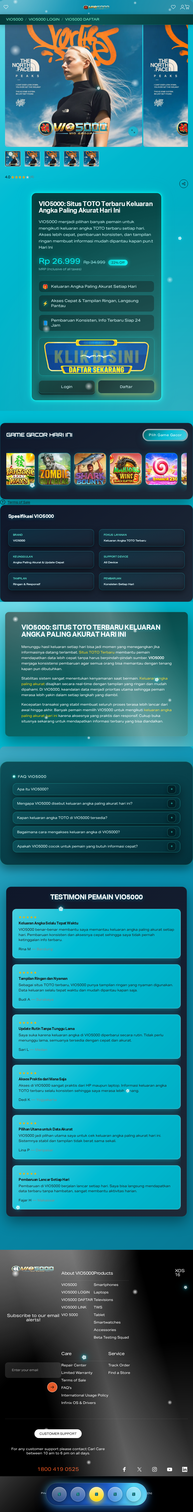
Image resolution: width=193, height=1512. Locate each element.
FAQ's (66, 1388)
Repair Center (73, 1365)
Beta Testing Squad (111, 1337)
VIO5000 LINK (73, 1307)
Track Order (119, 1365)
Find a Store (119, 1373)
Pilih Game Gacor (165, 435)
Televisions (103, 1300)
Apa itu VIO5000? (33, 789)
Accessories (105, 1330)
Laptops (101, 1292)
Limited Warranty (76, 1373)
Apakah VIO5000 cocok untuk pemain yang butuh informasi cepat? (77, 846)
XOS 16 (180, 1272)
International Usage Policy (84, 1395)
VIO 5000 (69, 1315)
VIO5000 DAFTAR (82, 19)
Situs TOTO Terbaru (97, 652)
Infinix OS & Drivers (78, 1403)
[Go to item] (13, 158)
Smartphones (106, 1285)
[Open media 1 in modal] (133, 131)
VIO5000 (14, 19)
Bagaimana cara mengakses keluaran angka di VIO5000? (68, 832)
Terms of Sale (19, 502)
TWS (98, 1307)
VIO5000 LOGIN (44, 19)
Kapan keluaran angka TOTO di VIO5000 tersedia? (62, 818)
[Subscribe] (52, 1387)
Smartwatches (107, 1322)
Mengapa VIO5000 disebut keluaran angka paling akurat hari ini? (74, 803)
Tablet (99, 1315)
